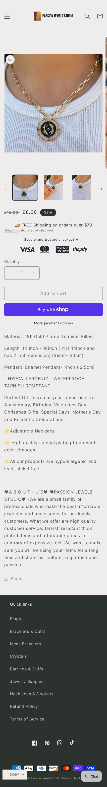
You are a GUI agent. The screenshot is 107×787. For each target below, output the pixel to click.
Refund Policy (24, 706)
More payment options (53, 323)
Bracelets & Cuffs (28, 631)
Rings (15, 618)
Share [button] (17, 578)
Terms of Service (27, 718)
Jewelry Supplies (27, 681)
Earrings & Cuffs (26, 668)
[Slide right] (101, 188)
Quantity (12, 261)
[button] (7, 16)
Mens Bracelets (25, 643)
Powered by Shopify (74, 778)
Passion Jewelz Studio (45, 778)
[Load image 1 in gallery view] (25, 187)
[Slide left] (5, 188)
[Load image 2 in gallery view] (53, 187)
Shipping (11, 230)
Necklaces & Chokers (32, 693)
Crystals (18, 656)
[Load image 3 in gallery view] (81, 187)
